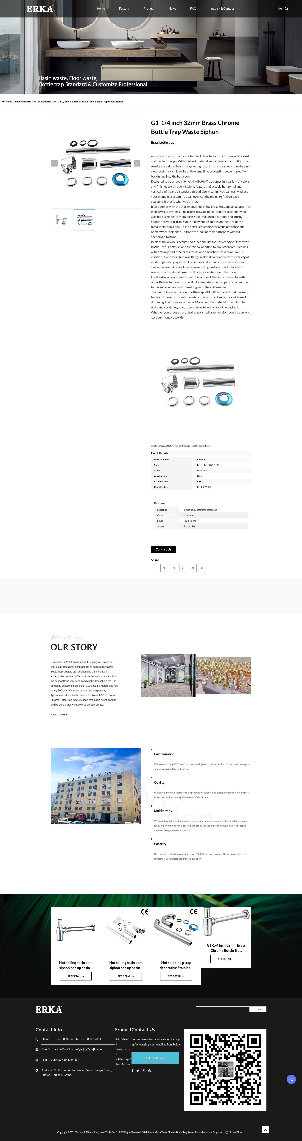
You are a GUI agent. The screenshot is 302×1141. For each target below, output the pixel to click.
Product (149, 8)
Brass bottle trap (47, 101)
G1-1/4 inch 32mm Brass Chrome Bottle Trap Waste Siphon (172, 1132)
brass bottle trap (165, 156)
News (172, 8)
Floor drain (149, 16)
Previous (54, 163)
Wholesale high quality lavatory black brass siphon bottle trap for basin (180, 446)
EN (280, 9)
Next (137, 163)
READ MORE (59, 714)
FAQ (193, 8)
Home (101, 8)
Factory (124, 8)
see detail (74, 976)
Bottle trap (149, 15)
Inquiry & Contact (222, 8)
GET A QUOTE (155, 1058)
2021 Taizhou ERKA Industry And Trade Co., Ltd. (95, 1132)
